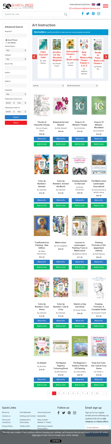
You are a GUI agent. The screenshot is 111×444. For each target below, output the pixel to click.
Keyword (8, 31)
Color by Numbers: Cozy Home (42, 307)
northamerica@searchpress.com (86, 8)
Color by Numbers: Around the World (61, 183)
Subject (8, 55)
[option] (43, 58)
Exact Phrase (12, 40)
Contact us (6, 416)
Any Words (12, 43)
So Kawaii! (41, 363)
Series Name (10, 46)
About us (5, 412)
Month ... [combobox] (9, 103)
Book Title (9, 64)
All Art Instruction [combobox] (73, 86)
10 (97, 393)
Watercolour (60, 242)
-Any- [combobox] (8, 50)
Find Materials (25, 412)
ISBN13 (8, 81)
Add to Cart (42, 144)
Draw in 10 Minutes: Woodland (98, 125)
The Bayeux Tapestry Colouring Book (61, 365)
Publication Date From (13, 99)
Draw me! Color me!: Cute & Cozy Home (98, 365)
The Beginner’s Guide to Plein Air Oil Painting (80, 365)
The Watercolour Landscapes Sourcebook (98, 183)
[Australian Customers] (98, 4)
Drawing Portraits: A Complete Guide (99, 307)
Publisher (8, 90)
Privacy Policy (7, 426)
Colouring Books (44, 412)
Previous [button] (34, 56)
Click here (36, 435)
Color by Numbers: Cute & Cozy (60, 307)
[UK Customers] (93, 4)
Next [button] (106, 56)
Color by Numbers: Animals (41, 183)
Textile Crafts (25, 426)
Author (7, 73)
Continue (56, 441)
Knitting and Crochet (28, 416)
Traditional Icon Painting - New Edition (42, 245)
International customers (80, 4)
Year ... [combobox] (19, 103)
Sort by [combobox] (35, 86)
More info (42, 139)
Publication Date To (12, 108)
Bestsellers (41, 416)
